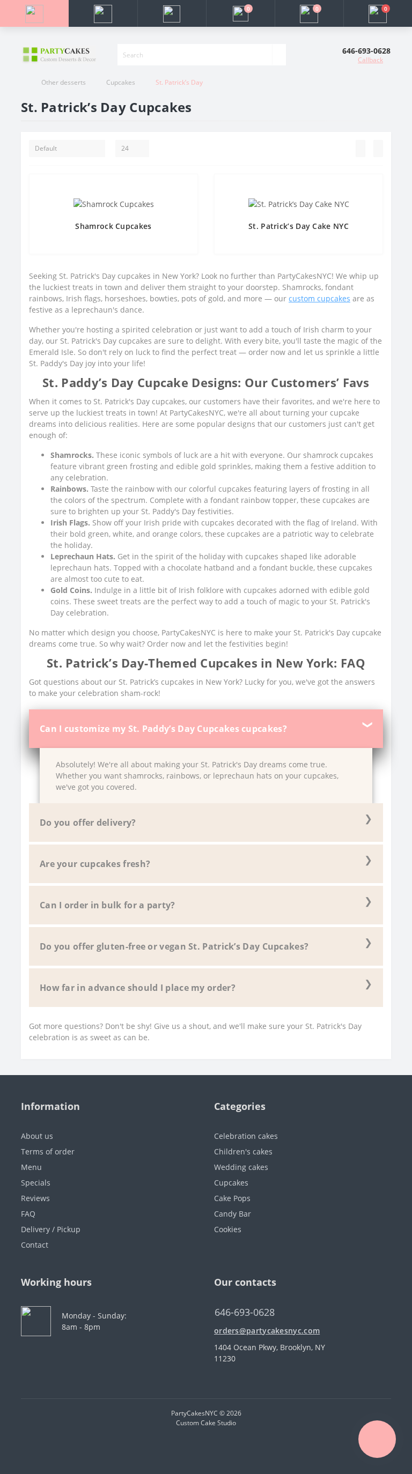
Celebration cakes (246, 1136)
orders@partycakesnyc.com (267, 1330)
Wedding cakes (241, 1167)
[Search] (279, 54)
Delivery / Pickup (50, 1229)
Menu (31, 1167)
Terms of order (48, 1151)
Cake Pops (232, 1198)
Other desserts (63, 82)
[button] (171, 13)
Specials (35, 1182)
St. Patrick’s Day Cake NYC (298, 226)
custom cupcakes (319, 298)
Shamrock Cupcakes (113, 226)
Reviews (35, 1198)
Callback (370, 59)
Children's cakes (243, 1151)
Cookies (227, 1229)
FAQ (28, 1214)
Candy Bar (232, 1214)
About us (37, 1136)
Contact (34, 1245)
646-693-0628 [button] (245, 1312)
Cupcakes (120, 82)
